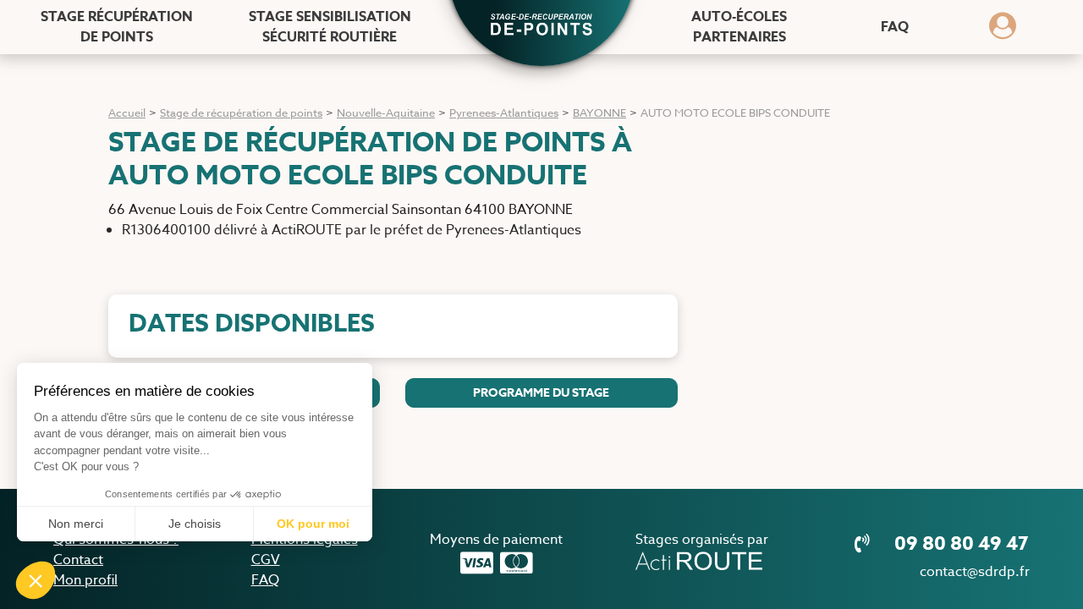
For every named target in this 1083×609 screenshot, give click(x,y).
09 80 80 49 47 (959, 543)
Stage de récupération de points (241, 112)
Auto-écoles (739, 27)
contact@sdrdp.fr (975, 572)
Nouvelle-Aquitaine (386, 112)
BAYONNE (599, 112)
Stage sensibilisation (330, 27)
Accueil (127, 112)
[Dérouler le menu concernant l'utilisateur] (1002, 31)
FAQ (895, 27)
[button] (541, 26)
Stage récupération (117, 27)
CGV (265, 560)
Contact (78, 560)
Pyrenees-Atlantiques (503, 112)
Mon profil (85, 580)
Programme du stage (541, 393)
